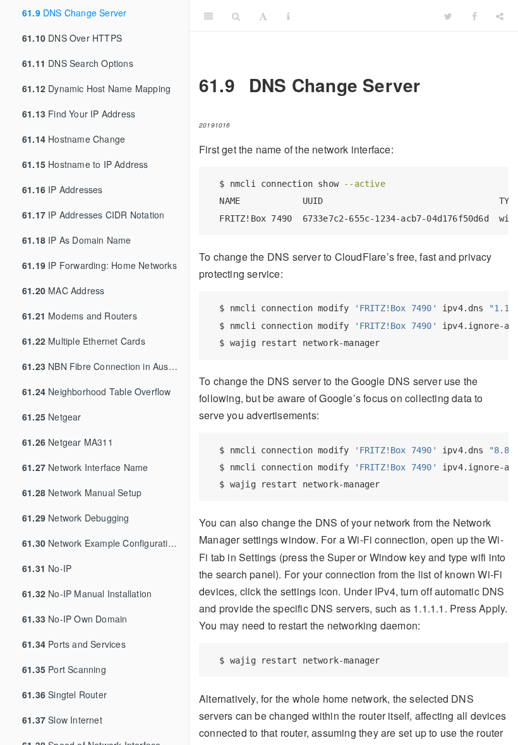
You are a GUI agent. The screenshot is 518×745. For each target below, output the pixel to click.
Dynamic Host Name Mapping (96, 88)
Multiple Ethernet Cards (83, 341)
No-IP (46, 568)
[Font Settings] (263, 16)
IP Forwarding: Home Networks (99, 265)
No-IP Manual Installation (87, 593)
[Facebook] (474, 16)
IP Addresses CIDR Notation (93, 214)
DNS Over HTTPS (72, 38)
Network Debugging (76, 517)
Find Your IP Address (78, 113)
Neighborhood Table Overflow (96, 391)
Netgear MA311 (67, 442)
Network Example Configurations (102, 543)
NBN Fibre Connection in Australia (105, 366)
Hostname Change (73, 139)
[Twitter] (448, 16)
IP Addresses (62, 189)
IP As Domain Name (76, 240)
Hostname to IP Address (85, 164)
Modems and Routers (79, 315)
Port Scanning (64, 669)
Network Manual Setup (82, 492)
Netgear (51, 416)
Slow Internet (62, 719)
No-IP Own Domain (74, 618)
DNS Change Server (74, 12)
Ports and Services (74, 644)
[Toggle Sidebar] (208, 16)
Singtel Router (64, 694)
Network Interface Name (85, 467)
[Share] (499, 16)
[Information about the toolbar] (288, 16)
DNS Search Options (77, 63)
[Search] (236, 16)
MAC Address (63, 290)
